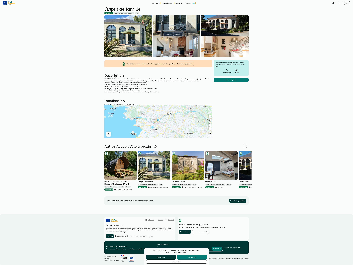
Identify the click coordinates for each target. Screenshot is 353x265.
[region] (158, 121)
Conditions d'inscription (233, 247)
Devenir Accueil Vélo (201, 232)
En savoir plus (185, 232)
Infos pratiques (166, 3)
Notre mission (121, 236)
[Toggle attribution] (210, 133)
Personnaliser (177, 262)
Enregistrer (232, 80)
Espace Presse (134, 236)
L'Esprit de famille (145, 182)
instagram (151, 220)
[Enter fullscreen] (210, 116)
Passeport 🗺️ (190, 3)
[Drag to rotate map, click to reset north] (210, 129)
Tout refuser (161, 257)
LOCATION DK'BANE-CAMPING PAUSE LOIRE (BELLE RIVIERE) (117, 183)
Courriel (236, 72)
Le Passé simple (178, 182)
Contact (110, 236)
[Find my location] (210, 120)
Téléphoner (227, 72)
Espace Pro (144, 236)
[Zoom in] (210, 123)
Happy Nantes (211, 182)
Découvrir (178, 3)
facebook (171, 220)
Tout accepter (192, 257)
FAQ (151, 236)
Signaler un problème (237, 201)
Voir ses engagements (185, 64)
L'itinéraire (156, 3)
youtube (160, 220)
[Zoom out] (210, 126)
